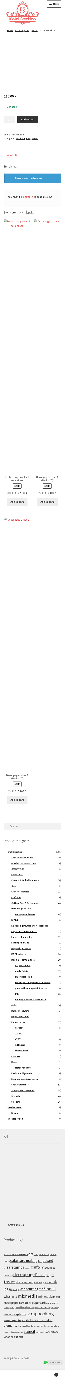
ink (54, 1281)
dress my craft (24, 1282)
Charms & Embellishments (25, 880)
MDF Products (18, 954)
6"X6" (18, 1039)
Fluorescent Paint (24, 976)
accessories (20, 1254)
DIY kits (15, 920)
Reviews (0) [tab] (10, 155)
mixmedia (28, 1296)
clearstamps (14, 1267)
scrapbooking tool (10, 1321)
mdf (42, 1289)
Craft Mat (16, 897)
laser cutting (28, 1289)
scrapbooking (40, 1314)
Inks (17, 993)
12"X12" (19, 1033)
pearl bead (21, 1307)
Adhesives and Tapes (22, 857)
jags (7, 1289)
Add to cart (27, 119)
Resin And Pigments (21, 1073)
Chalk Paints (21, 971)
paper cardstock (21, 1303)
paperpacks (52, 1302)
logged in (27, 196)
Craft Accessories (20, 891)
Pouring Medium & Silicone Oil (30, 999)
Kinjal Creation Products (24, 931)
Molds (35, 30)
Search (32, 1376)
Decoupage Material (21, 908)
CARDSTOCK (17, 868)
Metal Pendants (23, 1067)
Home (10, 30)
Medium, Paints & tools (23, 959)
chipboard (45, 1260)
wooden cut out (13, 1337)
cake (14, 1260)
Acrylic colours (22, 965)
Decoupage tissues (25, 914)
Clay (13, 885)
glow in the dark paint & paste (31, 988)
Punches (15, 1056)
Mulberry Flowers (20, 1010)
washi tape (52, 1331)
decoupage (24, 1274)
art (30, 1253)
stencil (29, 1331)
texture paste (41, 1332)
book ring (44, 1254)
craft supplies (47, 1267)
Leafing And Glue (20, 942)
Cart (50, 1373)
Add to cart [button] (17, 501)
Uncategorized (15, 1118)
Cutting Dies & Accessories (25, 903)
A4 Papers (20, 1044)
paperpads (9, 1307)
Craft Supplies (22, 30)
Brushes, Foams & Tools (23, 863)
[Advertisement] (32, 1180)
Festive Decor (15, 1107)
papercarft (39, 1303)
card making (28, 1260)
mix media (45, 1296)
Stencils (15, 1096)
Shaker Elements (20, 1084)
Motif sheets (21, 1050)
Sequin (21, 1320)
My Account (11, 1376)
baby (37, 1254)
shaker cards (34, 1320)
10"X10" (19, 1027)
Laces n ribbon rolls (21, 937)
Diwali (14, 1112)
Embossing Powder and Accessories (29, 925)
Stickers (15, 1101)
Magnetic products (21, 948)
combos (27, 1268)
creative (8, 1275)
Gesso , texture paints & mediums (32, 982)
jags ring (14, 1289)
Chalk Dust (17, 874)
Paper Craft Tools (20, 1016)
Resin (14, 1061)
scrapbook (18, 1314)
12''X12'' (8, 1254)
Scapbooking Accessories (24, 1078)
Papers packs (18, 1022)
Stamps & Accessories (22, 1090)
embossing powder (42, 1282)
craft (35, 1267)
